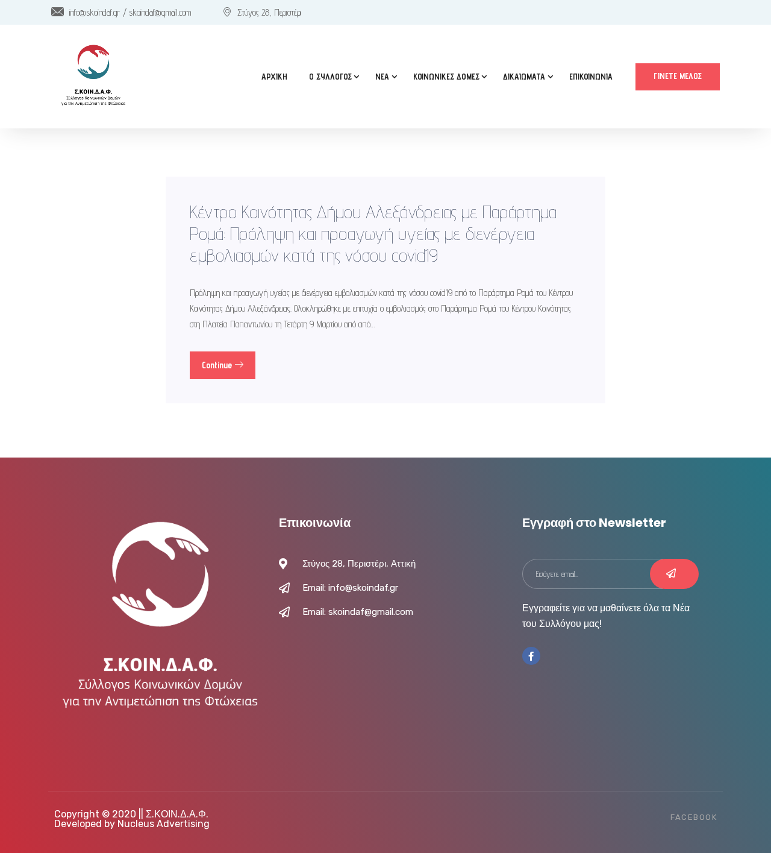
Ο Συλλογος (330, 76)
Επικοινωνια (591, 76)
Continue (218, 365)
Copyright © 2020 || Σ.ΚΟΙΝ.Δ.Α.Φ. (131, 814)
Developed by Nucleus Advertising (132, 823)
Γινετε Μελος (678, 76)
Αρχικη (274, 76)
